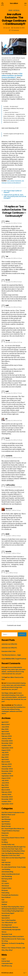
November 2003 (7, 799)
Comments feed (7, 963)
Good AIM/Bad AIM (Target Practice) (14, 658)
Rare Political (6, 897)
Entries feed (6, 961)
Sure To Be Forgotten (9, 920)
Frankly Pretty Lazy (8, 844)
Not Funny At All (7, 879)
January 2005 (6, 766)
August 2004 (6, 778)
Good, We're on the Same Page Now (13, 858)
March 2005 (6, 762)
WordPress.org (7, 966)
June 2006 (5, 727)
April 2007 (5, 722)
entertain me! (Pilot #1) (9, 648)
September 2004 (7, 776)
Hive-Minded (6, 865)
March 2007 (6, 724)
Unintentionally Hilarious (10, 927)
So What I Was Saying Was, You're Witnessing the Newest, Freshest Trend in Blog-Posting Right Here (13, 909)
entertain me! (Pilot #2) (9, 644)
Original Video (6, 888)
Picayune (5, 890)
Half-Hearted (6, 862)
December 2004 (7, 769)
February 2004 (7, 792)
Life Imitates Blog (7, 872)
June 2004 (5, 783)
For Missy (5, 842)
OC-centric (5, 883)
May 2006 (5, 729)
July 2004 (5, 780)
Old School (5, 886)
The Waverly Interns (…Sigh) (11, 655)
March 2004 (6, 790)
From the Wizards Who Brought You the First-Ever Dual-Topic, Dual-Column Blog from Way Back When (13, 849)
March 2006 (6, 734)
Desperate (5, 833)
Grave (10, 10)
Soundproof (6, 915)
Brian (3, 667)
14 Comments (15, 30)
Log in (4, 959)
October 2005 (6, 745)
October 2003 (6, 801)
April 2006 (5, 731)
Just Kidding (6, 869)
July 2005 (5, 752)
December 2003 (7, 797)
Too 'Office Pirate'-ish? (9, 922)
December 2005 (7, 741)
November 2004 (7, 771)
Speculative (6, 918)
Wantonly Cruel (7, 934)
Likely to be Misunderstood (11, 874)
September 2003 (7, 804)
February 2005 (7, 764)
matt (8, 28)
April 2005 (5, 759)
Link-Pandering (7, 876)
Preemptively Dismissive (10, 895)
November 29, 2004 (19, 28)
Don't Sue (5, 835)
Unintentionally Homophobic (11, 929)
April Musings (6, 819)
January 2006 (6, 738)
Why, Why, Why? (7, 950)
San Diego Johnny (8, 693)
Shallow (4, 904)
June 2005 (5, 755)
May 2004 (5, 785)
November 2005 (7, 743)
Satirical (16, 10)
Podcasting (5, 893)
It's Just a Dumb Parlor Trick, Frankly (14, 867)
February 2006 (7, 736)
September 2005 (7, 748)
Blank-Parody (6, 826)
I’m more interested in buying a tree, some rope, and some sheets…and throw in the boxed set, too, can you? (14, 697)
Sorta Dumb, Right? (8, 913)
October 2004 (6, 773)
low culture (14, 3)
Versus (4, 932)
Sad (3, 900)
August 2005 (6, 750)
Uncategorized (7, 925)
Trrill (3, 677)
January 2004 (6, 794)
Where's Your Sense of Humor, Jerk (13, 948)
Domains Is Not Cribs (8, 651)
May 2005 (5, 757)
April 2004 (5, 787)
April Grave (5, 817)
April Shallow (6, 824)
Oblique (4, 881)
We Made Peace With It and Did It (13, 936)
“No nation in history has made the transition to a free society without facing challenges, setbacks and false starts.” (13, 709)
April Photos (6, 821)
